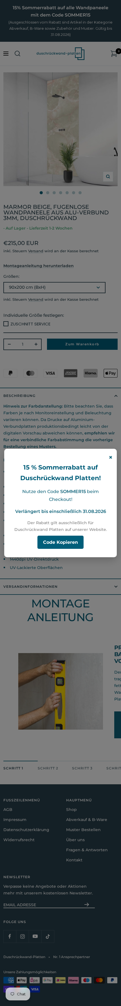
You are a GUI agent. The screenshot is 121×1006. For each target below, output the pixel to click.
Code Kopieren (60, 542)
